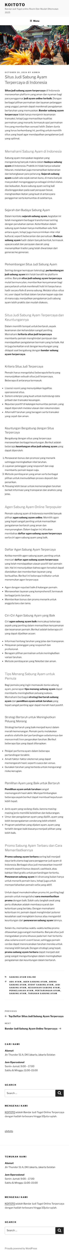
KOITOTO (15, 4)
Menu (36, 20)
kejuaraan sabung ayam (44, 988)
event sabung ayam (41, 985)
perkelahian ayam (21, 990)
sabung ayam (18, 993)
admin (36, 72)
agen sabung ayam (35, 982)
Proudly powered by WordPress (21, 1248)
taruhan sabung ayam (42, 993)
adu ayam (15, 982)
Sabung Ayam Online (22, 977)
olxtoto (9, 1131)
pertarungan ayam (47, 990)
